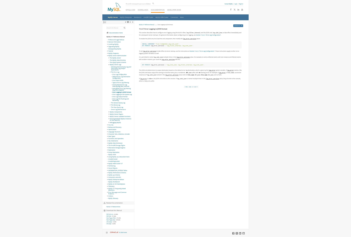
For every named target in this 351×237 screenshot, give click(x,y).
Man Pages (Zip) (110, 220)
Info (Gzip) (109, 222)
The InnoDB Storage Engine (116, 145)
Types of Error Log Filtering (120, 82)
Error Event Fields (117, 80)
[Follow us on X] (234, 10)
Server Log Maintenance (118, 109)
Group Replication (113, 152)
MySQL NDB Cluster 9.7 (115, 163)
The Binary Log (115, 105)
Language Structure (114, 132)
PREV (186, 87)
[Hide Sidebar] (104, 22)
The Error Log (115, 72)
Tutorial (110, 51)
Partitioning (111, 166)
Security (110, 125)
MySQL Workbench (114, 182)
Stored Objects (112, 168)
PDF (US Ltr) (109, 214)
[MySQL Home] (114, 7)
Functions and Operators (116, 138)
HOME (190, 87)
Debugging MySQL (115, 122)
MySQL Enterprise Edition (116, 179)
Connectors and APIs (114, 177)
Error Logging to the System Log (122, 94)
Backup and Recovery (114, 127)
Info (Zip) (108, 224)
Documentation (158, 10)
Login (235, 4)
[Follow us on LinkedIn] (237, 10)
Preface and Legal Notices (116, 40)
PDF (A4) (108, 216)
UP (192, 87)
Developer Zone (174, 10)
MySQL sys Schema (114, 175)
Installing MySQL (113, 44)
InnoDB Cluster (113, 159)
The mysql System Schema (118, 62)
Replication (111, 150)
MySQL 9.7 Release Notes (113, 206)
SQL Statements (113, 141)
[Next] (133, 22)
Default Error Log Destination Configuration (121, 77)
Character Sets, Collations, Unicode (119, 134)
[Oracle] (114, 232)
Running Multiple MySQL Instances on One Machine (120, 119)
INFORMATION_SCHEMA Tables (117, 170)
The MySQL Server (115, 58)
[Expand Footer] (107, 232)
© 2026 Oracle (123, 232)
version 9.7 (237, 25)
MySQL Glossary (113, 198)
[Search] (124, 28)
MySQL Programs (113, 53)
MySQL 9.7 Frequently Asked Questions (117, 189)
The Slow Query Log (117, 107)
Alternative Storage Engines (116, 148)
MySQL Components (116, 112)
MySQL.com (130, 10)
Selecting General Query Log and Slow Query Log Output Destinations (121, 68)
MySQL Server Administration (117, 55)
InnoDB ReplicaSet (114, 161)
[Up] (130, 22)
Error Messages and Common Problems (117, 193)
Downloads (143, 10)
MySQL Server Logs (115, 64)
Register (241, 4)
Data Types (111, 136)
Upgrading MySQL (113, 46)
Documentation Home (116, 33)
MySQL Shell (112, 154)
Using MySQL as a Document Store (118, 157)
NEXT (195, 87)
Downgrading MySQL (114, 49)
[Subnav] (107, 42)
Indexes (110, 196)
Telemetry (111, 186)
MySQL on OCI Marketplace (116, 184)
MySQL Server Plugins (116, 114)
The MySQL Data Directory (118, 60)
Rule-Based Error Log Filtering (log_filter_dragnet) (121, 89)
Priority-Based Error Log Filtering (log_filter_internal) (120, 85)
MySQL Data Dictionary (115, 143)
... (155, 24)
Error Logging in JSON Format (121, 92)
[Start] (128, 22)
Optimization (112, 129)
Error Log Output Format (119, 97)
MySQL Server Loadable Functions (120, 116)
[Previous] (125, 22)
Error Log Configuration (119, 74)
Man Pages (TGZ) (111, 218)
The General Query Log (118, 103)
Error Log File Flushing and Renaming (120, 99)
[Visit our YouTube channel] (241, 10)
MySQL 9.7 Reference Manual (146, 24)
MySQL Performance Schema (117, 172)
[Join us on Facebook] (230, 10)
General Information (114, 42)
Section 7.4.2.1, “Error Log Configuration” (208, 35)
